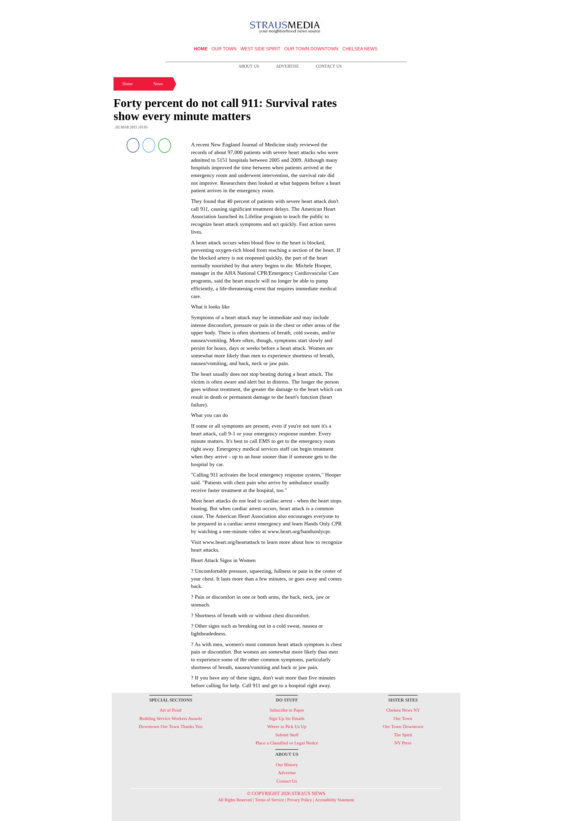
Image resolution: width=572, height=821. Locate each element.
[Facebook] (133, 145)
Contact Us (329, 66)
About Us (248, 66)
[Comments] (164, 145)
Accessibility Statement (334, 800)
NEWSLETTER (409, 7)
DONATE (443, 7)
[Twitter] (148, 145)
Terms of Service (269, 800)
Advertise (287, 66)
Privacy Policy (299, 800)
